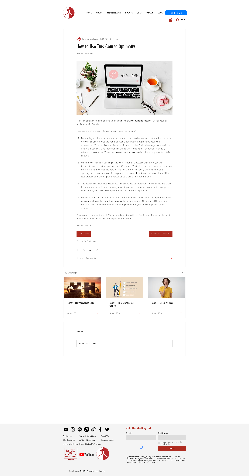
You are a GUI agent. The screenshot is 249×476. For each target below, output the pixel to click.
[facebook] (100, 429)
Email (128, 433)
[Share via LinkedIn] (90, 250)
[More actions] (170, 39)
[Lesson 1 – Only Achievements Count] (82, 287)
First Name (163, 433)
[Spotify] (79, 429)
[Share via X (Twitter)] (84, 250)
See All (182, 272)
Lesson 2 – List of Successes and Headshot (121, 304)
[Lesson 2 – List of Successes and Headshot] (124, 287)
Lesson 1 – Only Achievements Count (80, 303)
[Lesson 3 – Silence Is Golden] (166, 287)
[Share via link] (97, 250)
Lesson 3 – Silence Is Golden (162, 303)
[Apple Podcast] (86, 429)
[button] (114, 12)
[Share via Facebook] (78, 250)
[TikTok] (93, 429)
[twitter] (107, 429)
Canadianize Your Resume (87, 241)
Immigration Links (70, 444)
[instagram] (73, 429)
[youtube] (66, 429)
